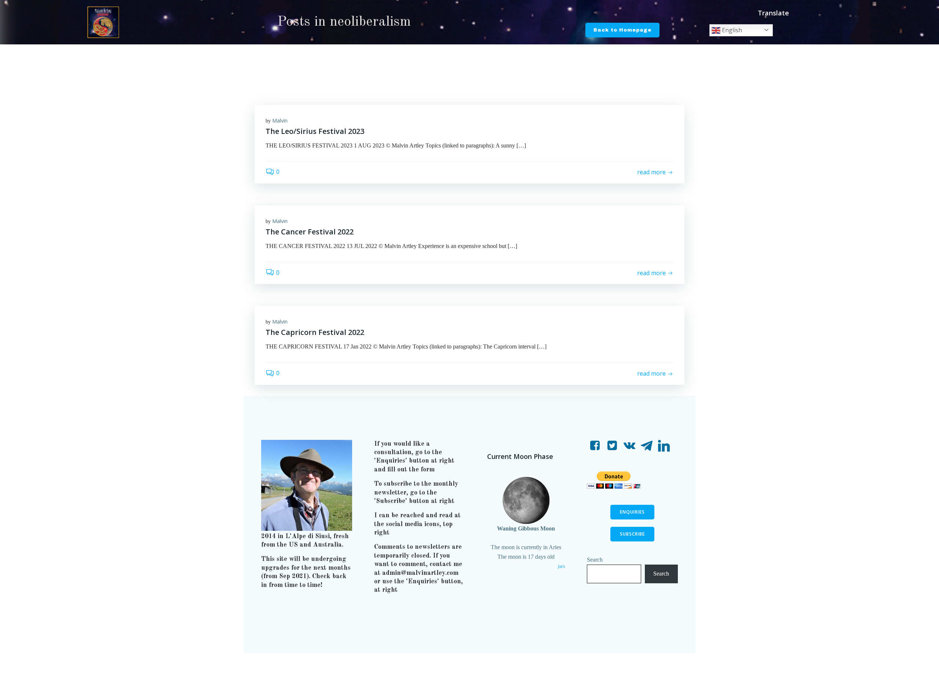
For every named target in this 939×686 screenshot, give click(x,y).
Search (595, 560)
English (731, 30)
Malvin (280, 120)
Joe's (561, 566)
